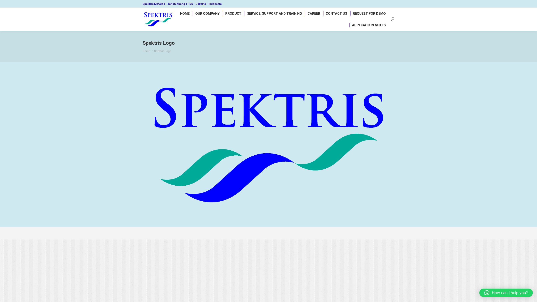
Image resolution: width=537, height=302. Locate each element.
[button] (506, 293)
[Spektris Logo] (268, 143)
